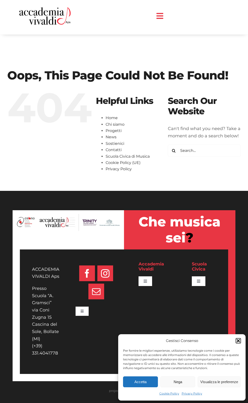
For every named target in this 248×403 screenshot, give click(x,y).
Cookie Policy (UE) (123, 162)
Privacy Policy (192, 393)
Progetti (114, 130)
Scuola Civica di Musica (128, 156)
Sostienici (115, 143)
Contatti (114, 149)
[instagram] (105, 273)
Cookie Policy (169, 393)
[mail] (96, 291)
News (111, 137)
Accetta (140, 382)
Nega (178, 382)
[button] (238, 340)
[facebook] (87, 273)
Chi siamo (115, 124)
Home (112, 118)
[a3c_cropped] (46, 9)
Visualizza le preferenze (219, 382)
